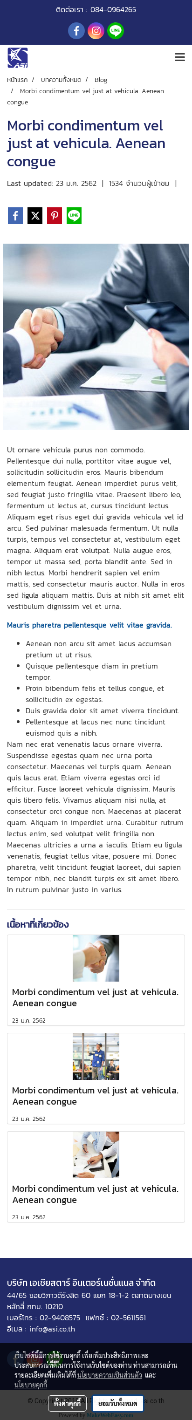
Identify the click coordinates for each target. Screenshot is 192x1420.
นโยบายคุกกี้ (30, 1384)
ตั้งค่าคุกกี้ (67, 1403)
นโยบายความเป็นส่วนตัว (109, 1375)
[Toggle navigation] (180, 58)
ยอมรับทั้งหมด (117, 1403)
